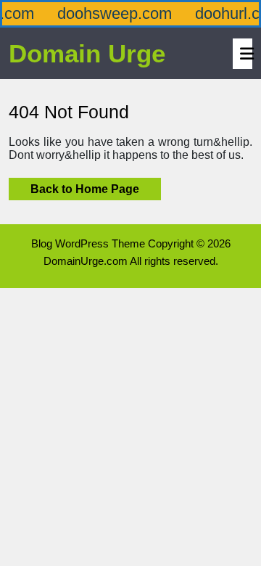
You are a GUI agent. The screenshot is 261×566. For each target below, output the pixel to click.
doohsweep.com (111, 13)
